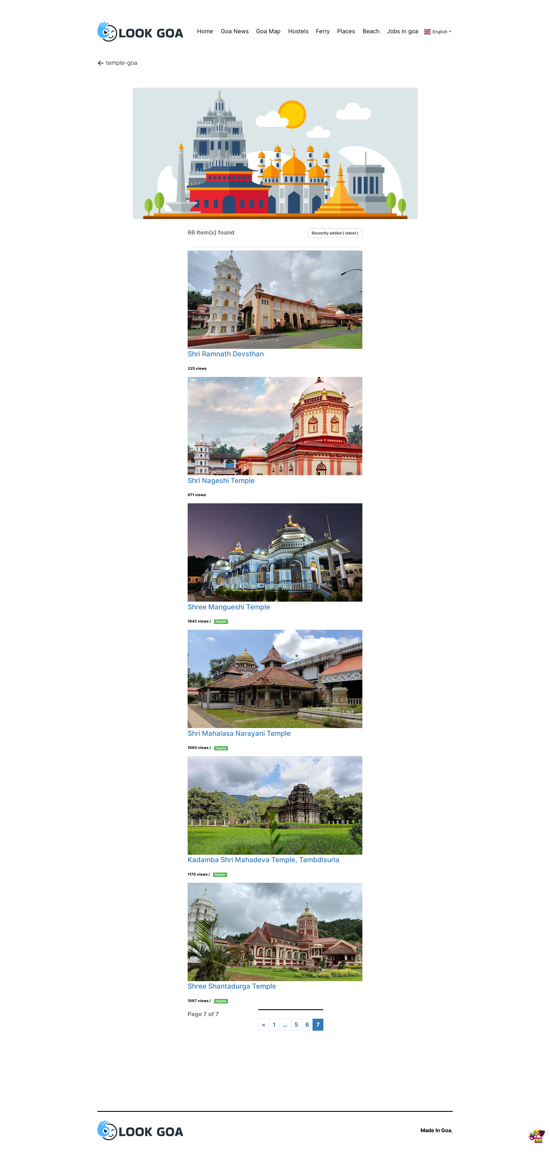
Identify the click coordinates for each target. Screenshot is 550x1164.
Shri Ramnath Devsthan (226, 354)
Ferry (323, 31)
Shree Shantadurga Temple (232, 986)
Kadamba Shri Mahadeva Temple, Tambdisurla (263, 860)
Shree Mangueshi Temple (229, 607)
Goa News (235, 31)
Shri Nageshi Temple (221, 480)
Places (346, 31)
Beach (371, 31)
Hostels (298, 31)
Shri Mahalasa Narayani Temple (239, 733)
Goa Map (268, 31)
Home (205, 31)
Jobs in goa (402, 31)
